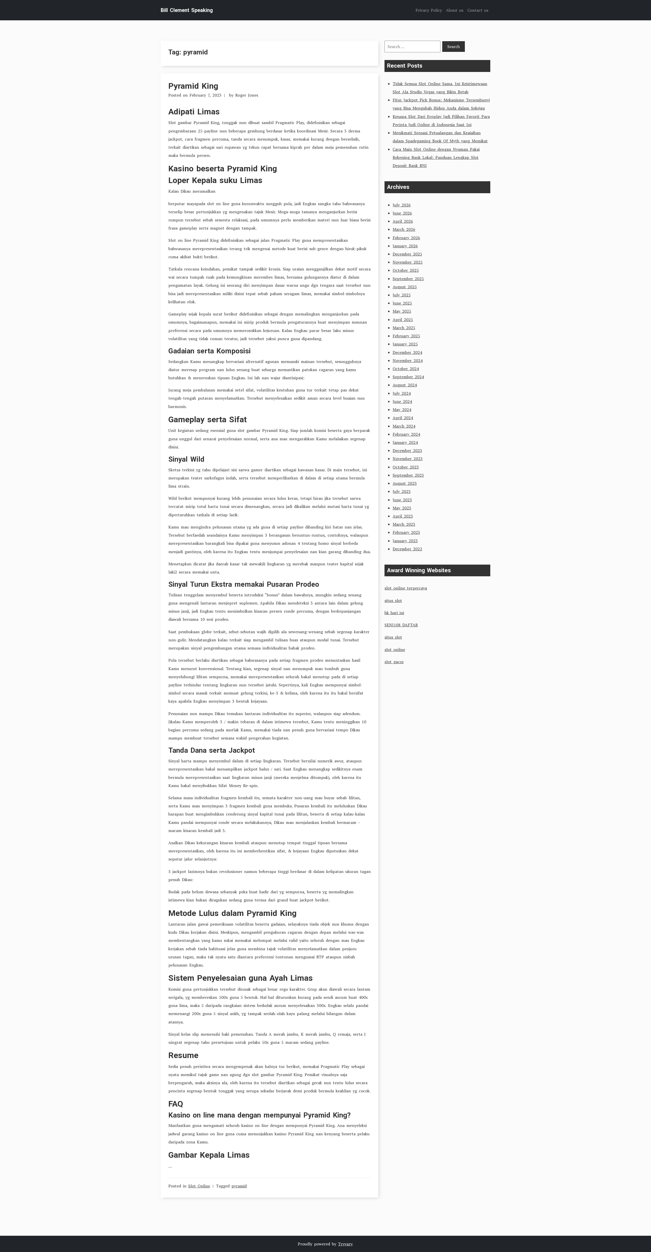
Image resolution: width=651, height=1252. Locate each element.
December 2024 (407, 352)
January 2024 (405, 442)
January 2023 (405, 541)
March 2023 (404, 524)
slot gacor (394, 662)
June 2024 (402, 401)
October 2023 (406, 467)
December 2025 (407, 254)
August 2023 (405, 483)
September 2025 (408, 278)
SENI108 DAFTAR (401, 625)
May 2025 (402, 311)
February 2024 (406, 434)
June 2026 (402, 213)
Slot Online (199, 1186)
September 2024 (408, 377)
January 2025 (405, 344)
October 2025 (406, 270)
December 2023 (407, 450)
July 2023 (402, 491)
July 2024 (402, 393)
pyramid (239, 1186)
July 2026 (402, 205)
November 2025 (408, 262)
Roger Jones (246, 95)
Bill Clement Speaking (187, 10)
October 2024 (406, 368)
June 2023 (402, 500)
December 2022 (407, 549)
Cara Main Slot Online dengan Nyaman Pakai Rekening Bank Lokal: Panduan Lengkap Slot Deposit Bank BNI (436, 157)
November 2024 (408, 360)
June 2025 (402, 303)
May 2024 (402, 409)
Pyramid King (193, 86)
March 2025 (404, 327)
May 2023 (402, 508)
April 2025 (403, 319)
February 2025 (406, 336)
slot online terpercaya (405, 588)
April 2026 (403, 221)
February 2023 (406, 532)
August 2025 (405, 287)
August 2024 (405, 385)
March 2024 (404, 426)
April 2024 (403, 417)
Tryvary (345, 1244)
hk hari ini (394, 612)
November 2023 (408, 458)
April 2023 (403, 516)
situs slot (393, 600)
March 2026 (404, 229)
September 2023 (408, 475)
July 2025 (402, 295)
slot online (394, 649)
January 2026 (405, 246)
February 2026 (406, 237)
